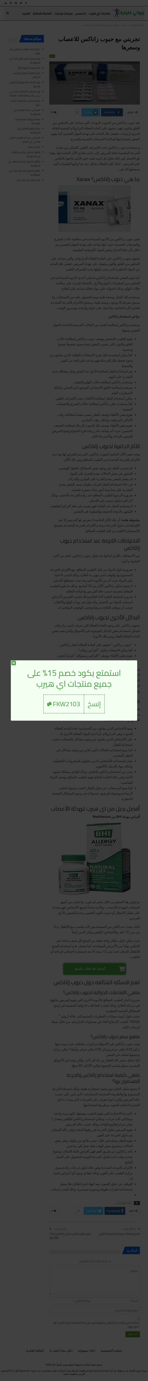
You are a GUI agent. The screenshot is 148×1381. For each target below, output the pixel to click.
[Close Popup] (13, 663)
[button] (94, 703)
